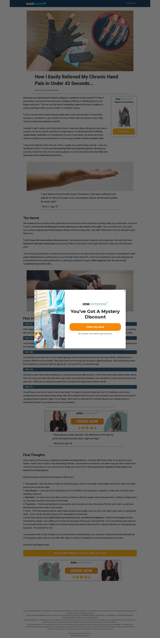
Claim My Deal (95, 327)
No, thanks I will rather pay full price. (95, 334)
